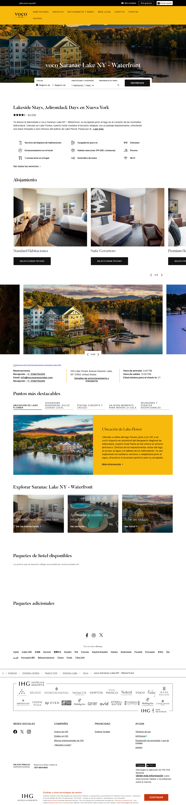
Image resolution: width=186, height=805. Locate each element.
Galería (37, 18)
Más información (111, 464)
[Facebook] (15, 731)
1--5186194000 (36, 374)
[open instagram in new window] (92, 635)
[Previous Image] (151, 275)
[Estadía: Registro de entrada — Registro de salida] (51, 85)
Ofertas (133, 12)
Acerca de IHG (61, 731)
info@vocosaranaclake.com (37, 377)
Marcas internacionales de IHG (69, 740)
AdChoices (140, 736)
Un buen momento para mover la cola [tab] (122, 406)
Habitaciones (41, 12)
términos (53, 800)
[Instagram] (29, 731)
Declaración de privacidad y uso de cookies (152, 741)
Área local (104, 12)
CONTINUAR (156, 797)
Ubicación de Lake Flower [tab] (25, 406)
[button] (165, 3)
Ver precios (137, 83)
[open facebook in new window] (85, 635)
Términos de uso (143, 731)
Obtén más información (149, 776)
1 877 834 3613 (41, 767)
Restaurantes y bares (81, 12)
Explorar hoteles (102, 731)
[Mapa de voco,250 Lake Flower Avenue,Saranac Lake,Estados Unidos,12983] (37, 365)
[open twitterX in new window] (100, 635)
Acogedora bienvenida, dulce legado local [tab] (57, 405)
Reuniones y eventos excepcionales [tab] (151, 405)
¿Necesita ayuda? (62, 745)
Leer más (98, 129)
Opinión (138, 747)
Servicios (58, 12)
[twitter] (22, 731)
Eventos (120, 12)
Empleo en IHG (61, 736)
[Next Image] (161, 275)
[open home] (4, 673)
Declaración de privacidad (59, 802)
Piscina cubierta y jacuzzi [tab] (90, 406)
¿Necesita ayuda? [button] (27, 3)
